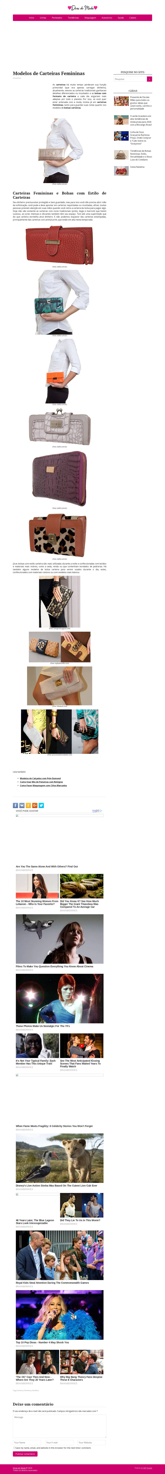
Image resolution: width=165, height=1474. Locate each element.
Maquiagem (90, 17)
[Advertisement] (82, 47)
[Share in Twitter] (41, 805)
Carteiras (20, 1390)
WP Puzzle (147, 1468)
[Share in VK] (21, 805)
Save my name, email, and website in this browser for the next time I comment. (53, 1447)
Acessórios (107, 17)
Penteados (57, 17)
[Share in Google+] (34, 805)
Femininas (28, 1390)
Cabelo (132, 17)
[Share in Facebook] (15, 805)
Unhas (43, 17)
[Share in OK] (28, 805)
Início (31, 17)
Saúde (121, 17)
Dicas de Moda (19, 1468)
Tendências (73, 17)
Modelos (35, 1390)
